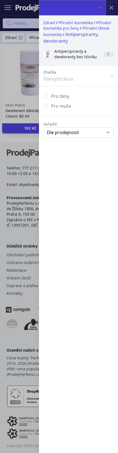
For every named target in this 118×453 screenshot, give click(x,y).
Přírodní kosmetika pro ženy (77, 25)
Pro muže (61, 106)
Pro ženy (60, 96)
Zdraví (49, 22)
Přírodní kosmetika (75, 22)
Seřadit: (50, 124)
